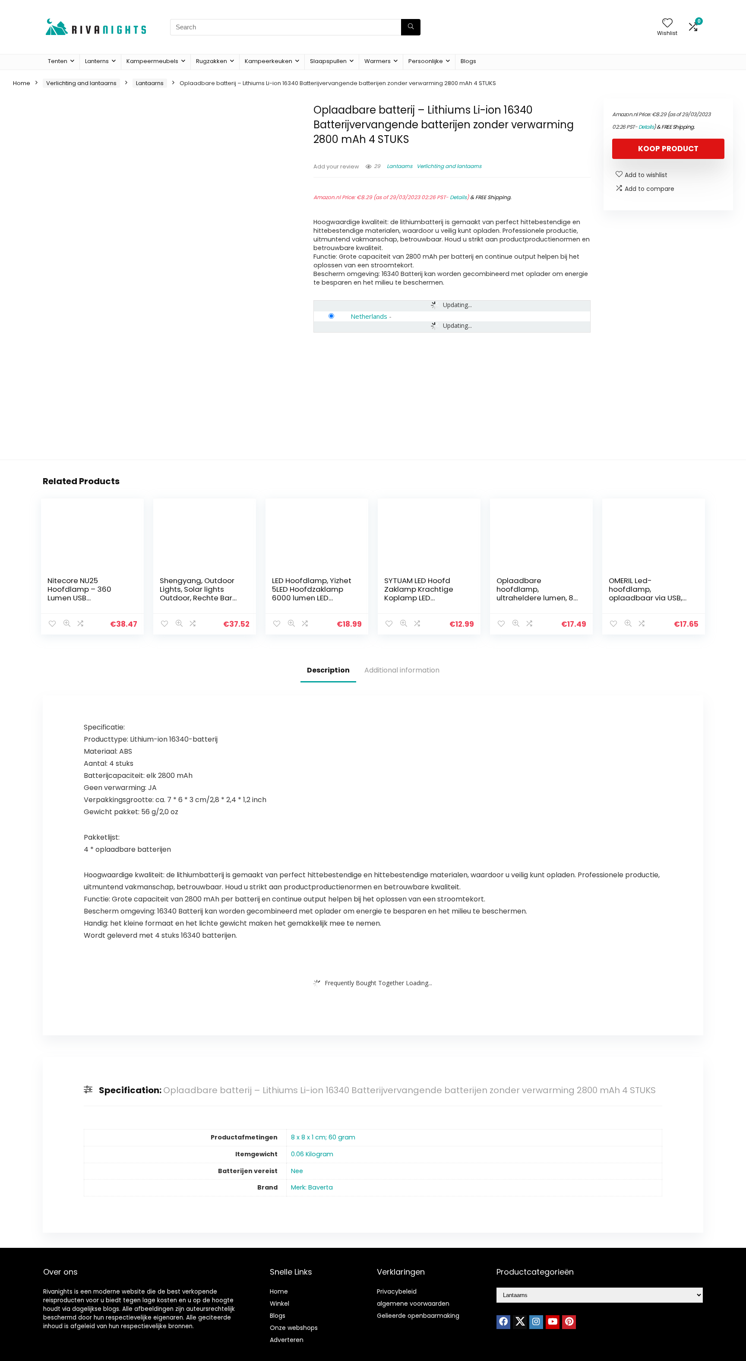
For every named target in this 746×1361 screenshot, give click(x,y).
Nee (297, 1171)
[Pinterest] (569, 1322)
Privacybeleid (397, 1291)
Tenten (57, 61)
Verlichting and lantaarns (81, 83)
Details (458, 197)
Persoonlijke (425, 61)
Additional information (401, 670)
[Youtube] (553, 1322)
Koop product (668, 148)
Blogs (468, 61)
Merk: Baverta (312, 1187)
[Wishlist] (667, 23)
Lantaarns (150, 83)
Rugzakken (211, 61)
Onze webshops (294, 1327)
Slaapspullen (328, 61)
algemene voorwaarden (413, 1303)
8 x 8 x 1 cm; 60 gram (323, 1137)
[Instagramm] (536, 1322)
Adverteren (286, 1340)
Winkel (279, 1303)
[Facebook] (503, 1322)
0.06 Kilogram (312, 1154)
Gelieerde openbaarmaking (418, 1315)
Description (328, 670)
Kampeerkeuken (268, 61)
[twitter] (520, 1322)
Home (21, 83)
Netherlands (369, 316)
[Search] (410, 27)
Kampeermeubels (152, 61)
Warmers (377, 61)
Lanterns (97, 61)
